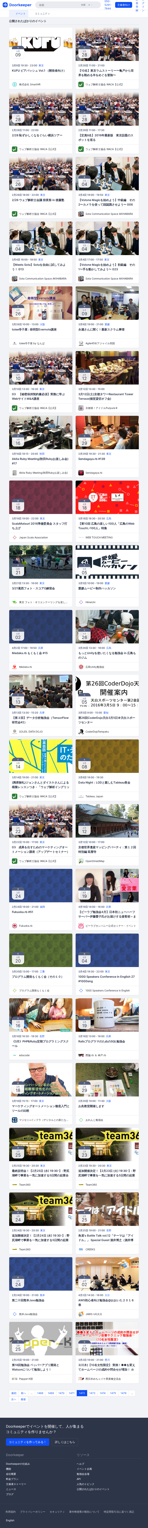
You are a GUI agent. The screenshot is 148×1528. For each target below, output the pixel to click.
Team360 (25, 1184)
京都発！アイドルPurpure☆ (102, 407)
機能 (8, 1468)
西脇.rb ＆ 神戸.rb (96, 1055)
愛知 (105, 712)
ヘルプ (80, 1463)
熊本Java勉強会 (28, 1314)
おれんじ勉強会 (94, 1119)
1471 (72, 1393)
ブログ (10, 1494)
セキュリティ (57, 1511)
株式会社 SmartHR (29, 84)
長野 (42, 1036)
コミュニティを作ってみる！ (27, 1442)
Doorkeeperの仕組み (18, 1463)
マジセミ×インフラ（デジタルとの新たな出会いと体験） (44, 1119)
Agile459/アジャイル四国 (100, 343)
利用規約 (11, 1511)
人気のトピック (85, 1484)
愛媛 (107, 324)
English (10, 1520)
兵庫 (40, 647)
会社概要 (11, 1473)
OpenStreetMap (95, 861)
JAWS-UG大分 (94, 1314)
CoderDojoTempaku (97, 731)
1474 (103, 1393)
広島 (108, 518)
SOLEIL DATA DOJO (31, 731)
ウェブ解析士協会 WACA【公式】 (105, 84)
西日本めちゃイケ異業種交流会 (103, 1378)
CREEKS (90, 1249)
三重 (42, 971)
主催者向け (123, 4)
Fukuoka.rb (25, 925)
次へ (13, 1399)
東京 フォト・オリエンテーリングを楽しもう (44, 602)
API (79, 1478)
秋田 (42, 453)
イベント (20, 13)
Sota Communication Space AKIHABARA (109, 213)
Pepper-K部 (26, 1378)
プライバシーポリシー (32, 1511)
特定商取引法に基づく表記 (119, 1511)
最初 (13, 1393)
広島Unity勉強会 (95, 666)
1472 (82, 1393)
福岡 (42, 906)
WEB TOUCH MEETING (99, 537)
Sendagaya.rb (94, 472)
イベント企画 (84, 1468)
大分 (107, 1295)
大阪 (42, 324)
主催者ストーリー (16, 1484)
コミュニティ (42, 13)
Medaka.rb (25, 666)
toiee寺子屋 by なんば (32, 343)
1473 (92, 1393)
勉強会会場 (83, 1473)
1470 (61, 1393)
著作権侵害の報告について (84, 1511)
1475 (113, 1393)
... (32, 1393)
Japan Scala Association (33, 537)
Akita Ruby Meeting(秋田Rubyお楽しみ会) (43, 472)
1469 (51, 1393)
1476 (124, 1393)
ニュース (11, 1489)
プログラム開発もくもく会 (34, 990)
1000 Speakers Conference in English (108, 990)
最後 (23, 1399)
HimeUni (90, 602)
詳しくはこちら (65, 1442)
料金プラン (12, 1478)
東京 (41, 65)
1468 (40, 1393)
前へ (23, 1393)
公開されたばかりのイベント (93, 1489)
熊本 (42, 1295)
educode (24, 1055)
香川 (107, 1359)
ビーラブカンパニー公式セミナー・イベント (111, 925)
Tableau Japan (94, 796)
